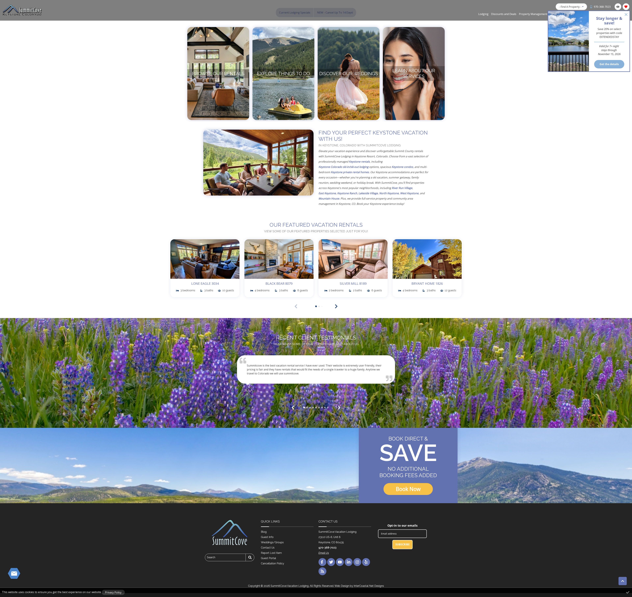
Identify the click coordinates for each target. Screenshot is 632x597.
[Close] (626, 14)
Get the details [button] (609, 64)
